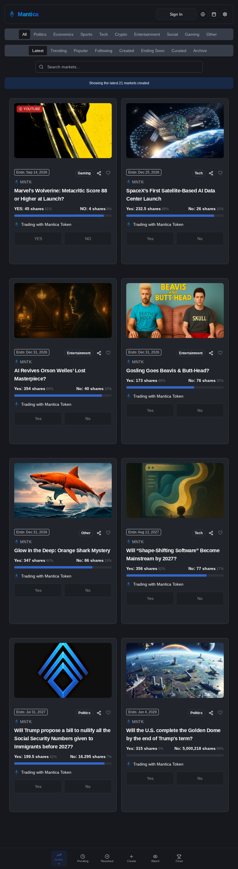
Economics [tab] (63, 34)
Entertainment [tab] (147, 34)
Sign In (176, 14)
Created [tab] (126, 50)
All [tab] (24, 34)
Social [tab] (172, 34)
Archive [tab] (200, 50)
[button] (23, 14)
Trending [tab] (59, 50)
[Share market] (98, 173)
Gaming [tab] (192, 34)
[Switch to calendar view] (214, 14)
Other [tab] (211, 34)
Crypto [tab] (121, 34)
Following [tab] (103, 50)
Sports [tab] (86, 34)
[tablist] (119, 34)
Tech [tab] (103, 34)
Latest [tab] (38, 50)
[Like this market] (108, 172)
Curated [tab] (179, 50)
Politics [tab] (40, 34)
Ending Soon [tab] (153, 50)
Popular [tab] (81, 50)
